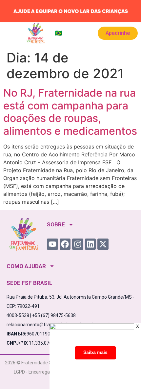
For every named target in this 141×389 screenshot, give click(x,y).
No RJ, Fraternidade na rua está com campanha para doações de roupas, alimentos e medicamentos (70, 111)
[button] (10, 33)
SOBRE (56, 224)
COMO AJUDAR (26, 266)
